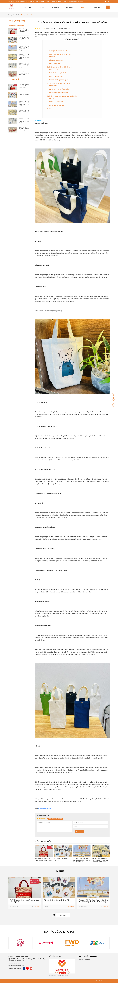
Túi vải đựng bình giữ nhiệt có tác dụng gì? (60, 54)
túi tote (58, 975)
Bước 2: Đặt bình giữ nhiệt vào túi (59, 73)
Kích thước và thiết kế (56, 102)
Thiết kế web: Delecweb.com (103, 981)
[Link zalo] (28, 969)
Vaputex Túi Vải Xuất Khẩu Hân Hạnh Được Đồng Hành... (24, 56)
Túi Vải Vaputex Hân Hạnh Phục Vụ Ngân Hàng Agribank (43, 859)
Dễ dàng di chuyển (55, 63)
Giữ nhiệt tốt (53, 85)
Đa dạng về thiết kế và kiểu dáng (59, 89)
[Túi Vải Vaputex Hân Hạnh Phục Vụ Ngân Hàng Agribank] (44, 851)
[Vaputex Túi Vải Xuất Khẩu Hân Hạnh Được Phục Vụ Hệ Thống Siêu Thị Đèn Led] (12, 68)
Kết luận (49, 109)
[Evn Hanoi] (97, 946)
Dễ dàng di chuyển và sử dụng (58, 92)
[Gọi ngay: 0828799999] (113, 406)
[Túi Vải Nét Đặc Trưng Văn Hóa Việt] (63, 851)
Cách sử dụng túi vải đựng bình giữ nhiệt (59, 67)
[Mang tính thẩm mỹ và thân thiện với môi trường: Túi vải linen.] (12, 76)
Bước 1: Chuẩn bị (54, 69)
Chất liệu (52, 98)
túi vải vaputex (52, 975)
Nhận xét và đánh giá (43, 815)
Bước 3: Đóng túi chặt (56, 76)
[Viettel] (20, 946)
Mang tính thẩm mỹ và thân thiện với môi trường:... (24, 73)
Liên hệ (97, 7)
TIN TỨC (83, 7)
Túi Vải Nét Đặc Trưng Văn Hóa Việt (24, 38)
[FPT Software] (72, 946)
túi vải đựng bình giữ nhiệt (44, 808)
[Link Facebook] (105, 1)
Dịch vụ (42, 7)
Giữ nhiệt (52, 56)
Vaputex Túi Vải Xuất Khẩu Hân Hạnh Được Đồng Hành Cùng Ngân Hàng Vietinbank (100, 860)
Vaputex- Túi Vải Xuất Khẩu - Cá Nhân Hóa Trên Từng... (24, 48)
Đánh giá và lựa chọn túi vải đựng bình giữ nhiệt (61, 96)
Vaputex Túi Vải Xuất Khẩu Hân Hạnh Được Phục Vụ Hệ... (24, 65)
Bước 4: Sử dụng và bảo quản (58, 80)
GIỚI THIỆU (28, 7)
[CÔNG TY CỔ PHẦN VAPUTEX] (11, 7)
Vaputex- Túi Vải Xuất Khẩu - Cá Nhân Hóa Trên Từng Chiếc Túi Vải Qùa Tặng (82, 860)
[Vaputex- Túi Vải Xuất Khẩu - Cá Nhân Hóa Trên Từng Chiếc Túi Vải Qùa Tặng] (82, 851)
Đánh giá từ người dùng (56, 105)
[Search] (108, 7)
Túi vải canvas (64, 975)
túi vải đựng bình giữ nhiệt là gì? (57, 51)
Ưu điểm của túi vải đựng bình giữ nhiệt (59, 83)
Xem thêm (35, 906)
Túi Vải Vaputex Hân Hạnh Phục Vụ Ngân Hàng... (24, 30)
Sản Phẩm (55, 7)
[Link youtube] (108, 1)
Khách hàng (69, 7)
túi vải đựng (38, 120)
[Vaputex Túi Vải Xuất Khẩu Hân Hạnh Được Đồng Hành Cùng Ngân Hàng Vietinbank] (101, 851)
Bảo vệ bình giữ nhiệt (55, 60)
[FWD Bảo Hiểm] (46, 946)
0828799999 (21, 1)
